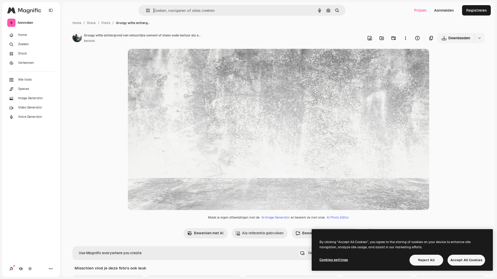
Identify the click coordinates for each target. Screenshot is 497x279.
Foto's (105, 23)
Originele (162, 58)
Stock (91, 23)
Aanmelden (444, 10)
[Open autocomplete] (146, 10)
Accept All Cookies (466, 260)
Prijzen (420, 10)
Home (76, 23)
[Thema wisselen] (30, 269)
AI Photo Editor (337, 217)
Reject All (426, 260)
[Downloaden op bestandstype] (479, 38)
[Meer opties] (405, 38)
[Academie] (21, 269)
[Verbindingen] (11, 269)
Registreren (476, 10)
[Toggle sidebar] (51, 10)
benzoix (89, 41)
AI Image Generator (275, 217)
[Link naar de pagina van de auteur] (77, 38)
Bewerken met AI (208, 233)
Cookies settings (333, 260)
